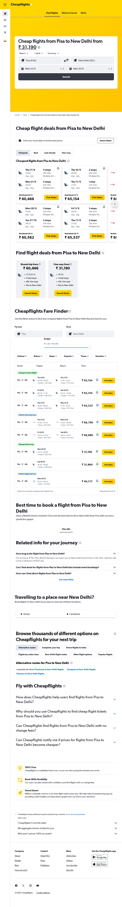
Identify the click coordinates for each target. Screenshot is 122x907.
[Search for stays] (5, 20)
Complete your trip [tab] (51, 647)
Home (17, 115)
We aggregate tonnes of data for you (36, 828)
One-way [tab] (66, 153)
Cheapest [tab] (23, 153)
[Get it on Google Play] (100, 857)
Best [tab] (36, 153)
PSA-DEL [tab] (66, 529)
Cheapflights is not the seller (32, 822)
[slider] (89, 347)
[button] (5, 4)
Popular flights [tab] (105, 654)
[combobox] (53, 53)
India (25, 115)
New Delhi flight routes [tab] (56, 654)
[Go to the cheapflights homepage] (22, 4)
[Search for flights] (5, 14)
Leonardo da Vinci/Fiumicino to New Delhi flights (40, 669)
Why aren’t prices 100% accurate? (35, 833)
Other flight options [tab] (82, 654)
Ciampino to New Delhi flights (81, 669)
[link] (30, 293)
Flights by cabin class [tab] (28, 654)
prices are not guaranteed (75, 814)
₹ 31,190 (27, 47)
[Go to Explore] (5, 32)
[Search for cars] (5, 26)
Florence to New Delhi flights (30, 673)
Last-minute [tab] (49, 153)
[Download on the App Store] (100, 864)
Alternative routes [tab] (27, 647)
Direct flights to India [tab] (76, 647)
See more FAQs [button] (66, 579)
